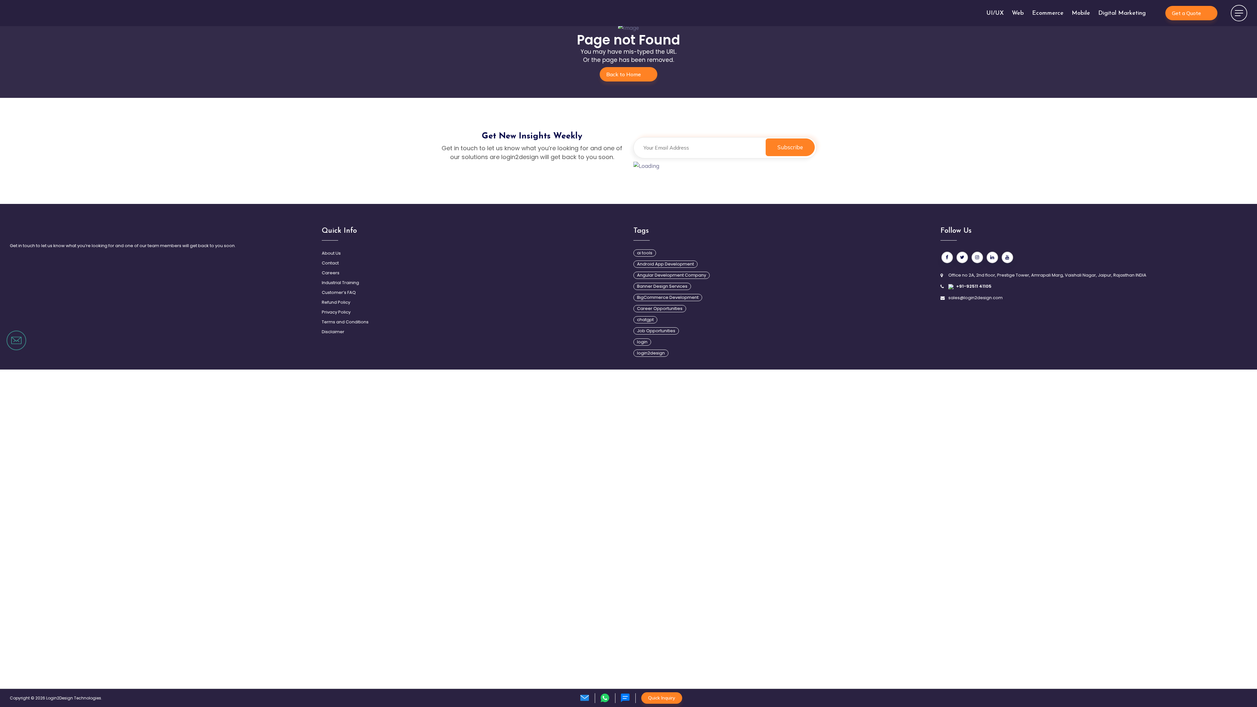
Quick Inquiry (661, 698)
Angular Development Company (671, 275)
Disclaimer (333, 332)
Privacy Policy (336, 312)
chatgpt (645, 320)
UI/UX (995, 13)
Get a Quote (1186, 13)
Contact (330, 263)
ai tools (644, 253)
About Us (331, 253)
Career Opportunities (660, 308)
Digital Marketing (1122, 13)
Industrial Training (340, 283)
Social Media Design (330, 372)
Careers (330, 273)
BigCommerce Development (668, 297)
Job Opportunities (656, 331)
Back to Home (623, 74)
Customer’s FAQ (339, 292)
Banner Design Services (662, 286)
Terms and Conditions (345, 322)
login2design (651, 353)
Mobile (1081, 13)
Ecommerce (1048, 13)
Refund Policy (336, 302)
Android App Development (665, 264)
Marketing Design (326, 385)
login (642, 342)
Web (1018, 13)
